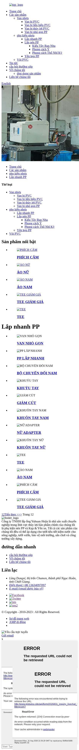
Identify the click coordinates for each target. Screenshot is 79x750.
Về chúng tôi (17, 70)
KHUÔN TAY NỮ (31, 447)
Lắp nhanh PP (33, 39)
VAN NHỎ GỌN (30, 343)
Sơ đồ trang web (19, 618)
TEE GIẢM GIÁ (30, 302)
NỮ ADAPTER (29, 433)
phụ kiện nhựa (25, 35)
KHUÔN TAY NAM (33, 418)
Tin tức (13, 63)
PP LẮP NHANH (30, 358)
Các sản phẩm (17, 14)
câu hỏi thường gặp (21, 66)
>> (20, 514)
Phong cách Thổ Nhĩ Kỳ (47, 52)
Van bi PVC (32, 21)
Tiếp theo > (11, 514)
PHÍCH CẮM (28, 257)
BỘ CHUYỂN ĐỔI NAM (37, 373)
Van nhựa (23, 18)
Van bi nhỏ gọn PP (36, 32)
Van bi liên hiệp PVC (37, 25)
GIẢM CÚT (26, 403)
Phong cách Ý (40, 49)
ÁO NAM (24, 287)
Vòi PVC (22, 59)
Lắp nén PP (32, 42)
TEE (20, 317)
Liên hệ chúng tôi (19, 77)
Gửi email (8, 635)
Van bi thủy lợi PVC (37, 28)
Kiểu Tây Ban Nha (43, 45)
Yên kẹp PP (32, 56)
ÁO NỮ (23, 272)
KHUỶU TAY (28, 388)
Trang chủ (15, 11)
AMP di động (17, 622)
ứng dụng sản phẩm (29, 73)
